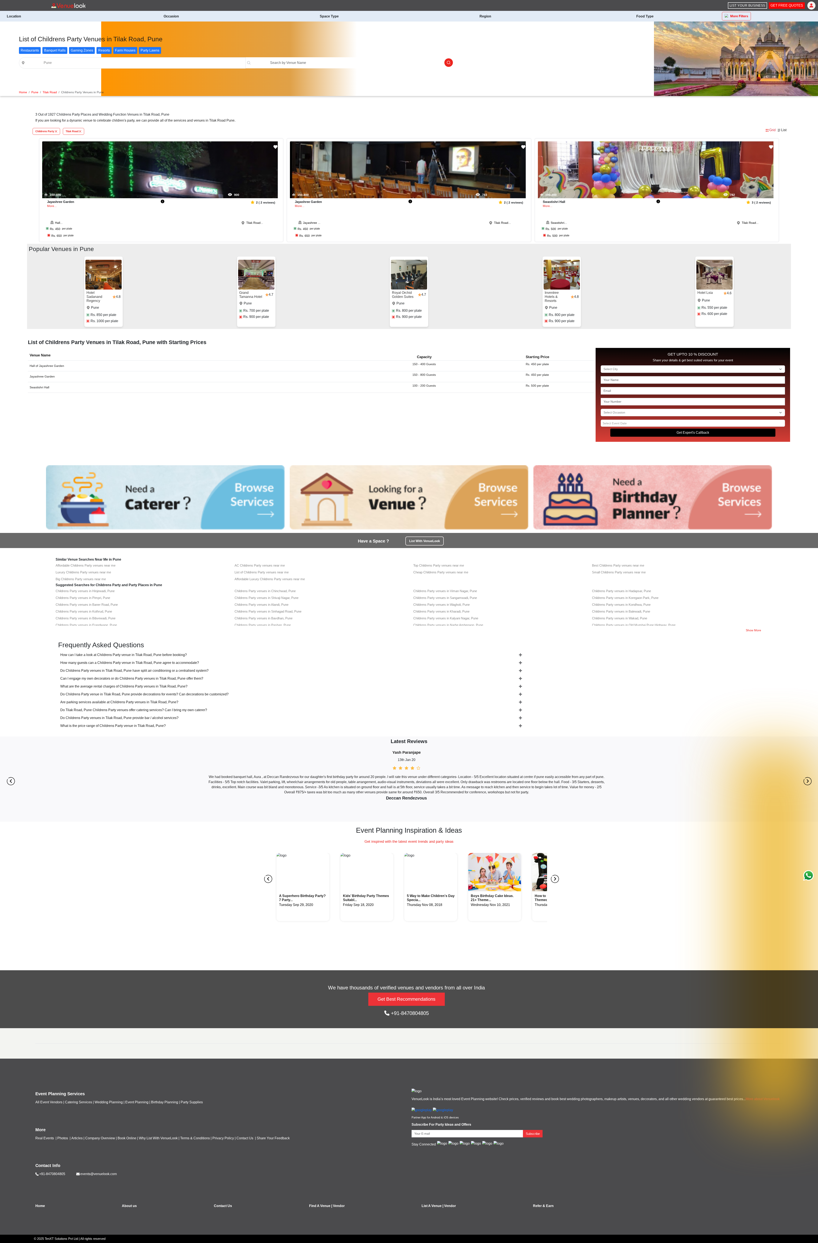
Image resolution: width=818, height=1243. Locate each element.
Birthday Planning (164, 1102)
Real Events (45, 1138)
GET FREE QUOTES (786, 5)
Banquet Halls (55, 50)
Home (40, 1206)
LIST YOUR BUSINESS (747, 5)
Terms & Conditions (195, 1138)
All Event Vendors (48, 1102)
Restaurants (30, 50)
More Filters (739, 16)
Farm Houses (125, 50)
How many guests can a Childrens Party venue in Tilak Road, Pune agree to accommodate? (129, 663)
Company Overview (100, 1138)
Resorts (104, 50)
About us (129, 1206)
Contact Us (244, 1138)
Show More (753, 630)
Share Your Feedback (273, 1138)
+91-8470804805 (409, 1013)
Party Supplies (192, 1102)
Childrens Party (44, 131)
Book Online (127, 1138)
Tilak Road (72, 131)
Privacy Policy (223, 1138)
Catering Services (78, 1102)
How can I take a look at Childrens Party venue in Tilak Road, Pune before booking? (123, 655)
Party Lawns (150, 50)
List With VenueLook (424, 541)
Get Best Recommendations (406, 999)
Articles (77, 1138)
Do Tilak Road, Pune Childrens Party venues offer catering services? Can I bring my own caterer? (133, 710)
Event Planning (136, 1102)
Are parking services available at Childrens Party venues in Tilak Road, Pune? (119, 702)
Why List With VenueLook (158, 1138)
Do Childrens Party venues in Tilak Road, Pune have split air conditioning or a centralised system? (134, 670)
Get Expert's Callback (693, 432)
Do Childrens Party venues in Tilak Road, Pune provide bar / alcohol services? (119, 718)
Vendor (339, 1206)
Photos (63, 1138)
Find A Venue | (320, 1206)
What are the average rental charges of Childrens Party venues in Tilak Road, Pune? (123, 686)
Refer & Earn (543, 1206)
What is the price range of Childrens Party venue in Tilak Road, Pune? (113, 726)
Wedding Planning (109, 1102)
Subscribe (533, 1133)
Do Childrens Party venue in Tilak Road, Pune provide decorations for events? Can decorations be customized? (144, 694)
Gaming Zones (82, 50)
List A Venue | (432, 1206)
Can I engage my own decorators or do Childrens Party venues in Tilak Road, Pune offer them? (131, 678)
